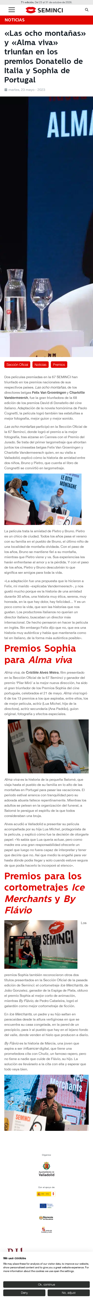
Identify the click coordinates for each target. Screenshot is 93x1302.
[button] (13, 10)
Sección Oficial (17, 365)
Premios (59, 365)
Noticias (40, 365)
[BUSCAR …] (87, 10)
